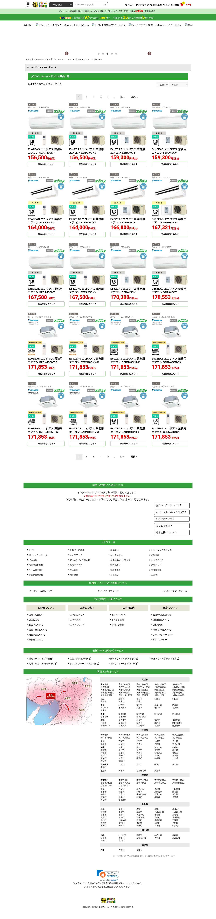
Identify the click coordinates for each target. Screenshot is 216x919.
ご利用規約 (158, 625)
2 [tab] (103, 54)
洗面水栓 (33, 560)
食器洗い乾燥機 (77, 550)
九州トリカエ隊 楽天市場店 (42, 663)
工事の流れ (75, 620)
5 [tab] (116, 54)
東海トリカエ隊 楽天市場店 (164, 658)
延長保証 (114, 575)
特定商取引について (162, 630)
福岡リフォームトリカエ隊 (123, 663)
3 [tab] (108, 54)
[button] (108, 875)
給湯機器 (114, 550)
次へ (122, 97)
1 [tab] (99, 54)
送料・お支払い (36, 615)
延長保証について (37, 635)
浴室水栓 (155, 555)
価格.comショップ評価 (39, 658)
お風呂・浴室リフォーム (175, 591)
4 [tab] (112, 54)
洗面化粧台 (115, 565)
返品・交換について (38, 630)
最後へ (134, 97)
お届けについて (164, 519)
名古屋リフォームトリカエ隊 (83, 663)
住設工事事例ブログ (79, 658)
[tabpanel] (108, 35)
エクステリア (157, 560)
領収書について (36, 639)
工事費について (77, 625)
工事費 (154, 575)
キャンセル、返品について (170, 512)
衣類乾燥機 (156, 570)
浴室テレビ (156, 565)
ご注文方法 (34, 620)
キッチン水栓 (116, 555)
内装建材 (74, 575)
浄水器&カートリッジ (120, 560)
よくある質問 (163, 525)
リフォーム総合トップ (42, 591)
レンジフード (76, 555)
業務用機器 (115, 570)
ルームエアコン (35, 67)
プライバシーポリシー (163, 635)
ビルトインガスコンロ (161, 550)
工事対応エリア (77, 615)
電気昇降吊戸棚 (36, 575)
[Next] (149, 53)
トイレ (32, 550)
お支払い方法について (167, 505)
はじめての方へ (119, 615)
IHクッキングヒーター (39, 555)
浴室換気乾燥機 (36, 565)
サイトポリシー (160, 639)
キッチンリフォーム (109, 591)
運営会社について (165, 532)
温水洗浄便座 (76, 565)
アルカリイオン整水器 (80, 560)
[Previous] (66, 53)
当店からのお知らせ (162, 615)
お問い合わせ (118, 625)
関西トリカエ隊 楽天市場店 (123, 658)
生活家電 (74, 570)
